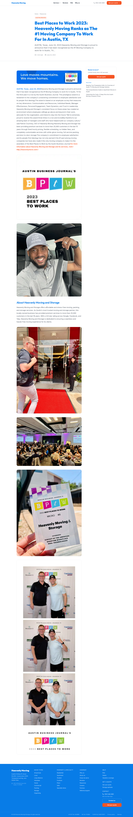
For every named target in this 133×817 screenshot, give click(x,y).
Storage (36, 790)
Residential (60, 773)
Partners (82, 788)
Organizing (37, 793)
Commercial (37, 785)
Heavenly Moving (18, 3)
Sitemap (119, 814)
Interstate (37, 780)
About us (82, 775)
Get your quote (114, 3)
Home (36, 14)
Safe (58, 785)
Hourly (36, 783)
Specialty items (61, 788)
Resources (43, 14)
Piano (58, 783)
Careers (82, 785)
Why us (82, 773)
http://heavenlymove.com (27, 150)
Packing (36, 788)
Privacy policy (111, 814)
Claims (104, 775)
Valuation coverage (108, 778)
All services (37, 773)
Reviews (82, 780)
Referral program (85, 790)
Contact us (112, 800)
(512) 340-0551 (100, 3)
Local (35, 775)
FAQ (103, 773)
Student (59, 778)
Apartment (60, 775)
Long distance (38, 778)
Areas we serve (84, 778)
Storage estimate (107, 787)
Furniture (59, 780)
